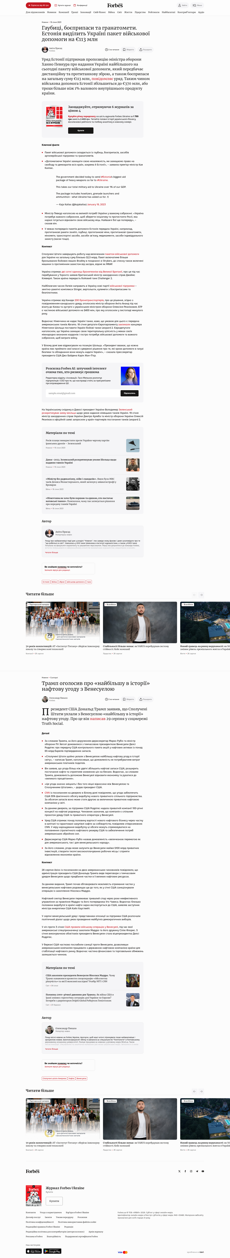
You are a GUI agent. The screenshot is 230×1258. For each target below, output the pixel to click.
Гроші (74, 12)
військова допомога (76, 582)
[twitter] (179, 1171)
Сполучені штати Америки (54, 1078)
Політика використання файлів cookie (77, 1222)
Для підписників (35, 12)
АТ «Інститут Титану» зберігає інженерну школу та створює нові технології (63, 647)
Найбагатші (168, 12)
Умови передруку (64, 1217)
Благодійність (54, 1236)
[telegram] (197, 1171)
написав (98, 719)
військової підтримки (122, 286)
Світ (119, 12)
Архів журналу (96, 1232)
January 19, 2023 (96, 204)
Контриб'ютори (187, 12)
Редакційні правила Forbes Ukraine (43, 1227)
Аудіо (201, 12)
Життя (128, 12)
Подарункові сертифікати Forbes (81, 1236)
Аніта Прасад (55, 48)
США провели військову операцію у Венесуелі (91, 927)
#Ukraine (102, 180)
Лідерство (140, 12)
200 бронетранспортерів (89, 300)
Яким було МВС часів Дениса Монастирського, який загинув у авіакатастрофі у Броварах (81, 482)
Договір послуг (33, 1217)
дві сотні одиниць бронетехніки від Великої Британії (92, 271)
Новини (51, 12)
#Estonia (106, 177)
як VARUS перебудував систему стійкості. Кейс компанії (136, 647)
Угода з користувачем (51, 1212)
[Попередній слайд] (195, 1091)
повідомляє (102, 79)
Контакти (31, 1212)
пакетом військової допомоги (122, 254)
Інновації (85, 12)
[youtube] (203, 1171)
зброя (62, 582)
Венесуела (81, 1078)
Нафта (71, 1078)
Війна (111, 12)
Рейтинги (153, 12)
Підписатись (129, 393)
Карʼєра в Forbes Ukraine (77, 1212)
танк (89, 582)
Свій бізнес (99, 12)
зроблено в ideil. (195, 1252)
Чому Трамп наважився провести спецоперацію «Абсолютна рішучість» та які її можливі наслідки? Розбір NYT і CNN (80, 978)
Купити (81, 130)
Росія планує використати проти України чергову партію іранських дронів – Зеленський (77, 442)
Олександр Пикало (58, 698)
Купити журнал (64, 5)
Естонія (46, 582)
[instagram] (191, 1171)
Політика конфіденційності (40, 1222)
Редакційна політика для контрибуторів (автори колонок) (55, 1232)
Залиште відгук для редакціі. (57, 570)
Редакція (68, 1227)
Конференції (82, 5)
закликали (124, 324)
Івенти (48, 1217)
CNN (47, 792)
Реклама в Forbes (34, 1236)
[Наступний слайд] (201, 595)
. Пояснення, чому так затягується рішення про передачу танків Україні (80, 501)
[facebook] (185, 1171)
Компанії (64, 12)
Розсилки (82, 1217)
